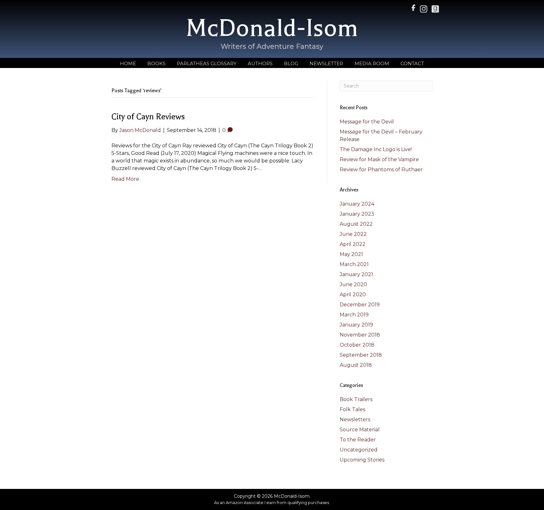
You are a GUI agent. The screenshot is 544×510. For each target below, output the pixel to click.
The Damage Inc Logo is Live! (376, 149)
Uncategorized (358, 450)
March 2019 (354, 315)
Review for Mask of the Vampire (379, 159)
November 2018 (360, 335)
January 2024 (357, 204)
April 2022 (353, 244)
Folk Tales (352, 409)
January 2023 (357, 214)
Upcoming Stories (362, 460)
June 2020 (353, 284)
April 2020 (353, 295)
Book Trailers (356, 399)
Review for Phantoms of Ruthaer (381, 170)
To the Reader (358, 440)
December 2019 (360, 305)
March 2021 (354, 264)
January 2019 (356, 325)
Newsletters (355, 419)
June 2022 (353, 234)
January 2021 (356, 274)
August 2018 (356, 365)
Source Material (360, 430)
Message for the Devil (367, 122)
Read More (125, 179)
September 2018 (361, 355)
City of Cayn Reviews (148, 117)
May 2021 (351, 254)
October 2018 (357, 345)
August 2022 (356, 224)
